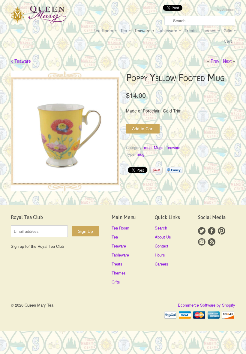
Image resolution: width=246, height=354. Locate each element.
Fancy (174, 170)
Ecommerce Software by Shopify (206, 305)
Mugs (159, 147)
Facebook (211, 231)
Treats (190, 30)
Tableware (169, 30)
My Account (226, 10)
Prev (215, 61)
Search (161, 228)
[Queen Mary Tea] (46, 15)
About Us (163, 237)
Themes (210, 30)
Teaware (144, 30)
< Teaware (21, 61)
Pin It (156, 170)
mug (148, 147)
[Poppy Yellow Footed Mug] (65, 131)
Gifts (229, 30)
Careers (161, 264)
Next (227, 61)
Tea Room (105, 30)
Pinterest (221, 231)
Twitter (202, 231)
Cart (228, 41)
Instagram (202, 242)
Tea (125, 30)
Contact (161, 246)
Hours (160, 255)
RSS (211, 242)
